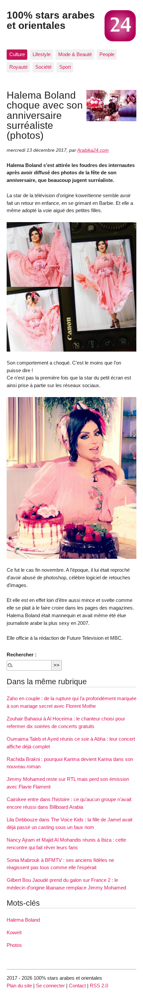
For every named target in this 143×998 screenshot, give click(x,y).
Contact (77, 985)
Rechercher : (22, 654)
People (106, 54)
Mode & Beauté (75, 54)
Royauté (18, 67)
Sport (65, 67)
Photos (14, 945)
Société (43, 67)
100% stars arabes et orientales (51, 20)
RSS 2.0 (99, 985)
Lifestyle (42, 54)
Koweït (14, 932)
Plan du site (19, 985)
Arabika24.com (93, 150)
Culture (17, 54)
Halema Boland (23, 920)
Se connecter (50, 985)
